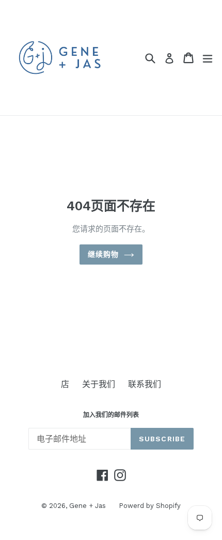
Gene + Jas (87, 506)
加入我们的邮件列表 (111, 415)
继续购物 (103, 254)
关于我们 (98, 384)
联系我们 (144, 384)
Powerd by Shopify (150, 506)
